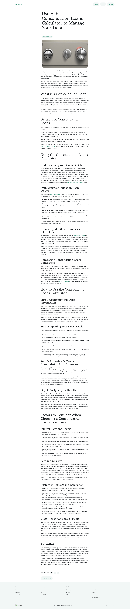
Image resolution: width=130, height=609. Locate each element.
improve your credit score (48, 146)
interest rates (57, 106)
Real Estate (43, 594)
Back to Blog (47, 578)
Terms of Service (96, 597)
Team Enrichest (47, 33)
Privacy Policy (95, 594)
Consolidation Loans (47, 36)
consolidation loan (55, 194)
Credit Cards (18, 594)
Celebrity (68, 590)
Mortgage (17, 592)
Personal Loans (19, 590)
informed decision (64, 281)
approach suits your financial (75, 182)
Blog (103, 4)
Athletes (68, 592)
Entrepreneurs (69, 594)
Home (96, 4)
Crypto (42, 592)
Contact (110, 4)
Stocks (42, 590)
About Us (94, 590)
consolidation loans (79, 236)
